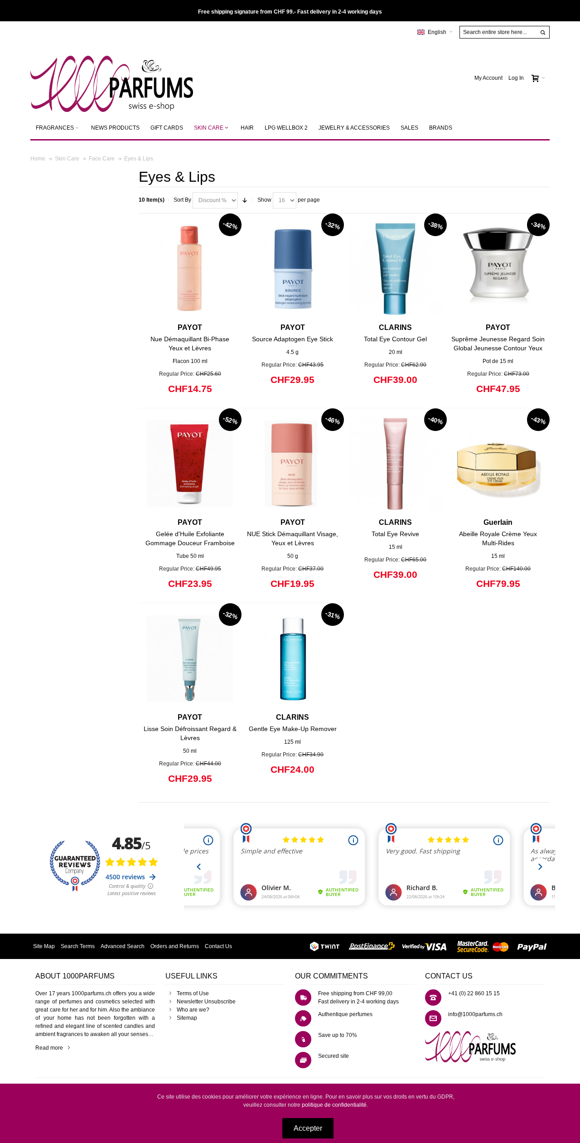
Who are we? (193, 1010)
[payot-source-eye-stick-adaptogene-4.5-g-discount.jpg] (293, 269)
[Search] (542, 32)
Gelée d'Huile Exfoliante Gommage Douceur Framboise (190, 532)
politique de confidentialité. (335, 1105)
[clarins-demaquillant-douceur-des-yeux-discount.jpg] (293, 658)
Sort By (182, 200)
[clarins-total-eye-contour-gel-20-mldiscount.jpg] (395, 269)
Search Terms (78, 946)
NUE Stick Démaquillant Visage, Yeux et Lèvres (292, 532)
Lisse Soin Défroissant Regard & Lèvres (190, 727)
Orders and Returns (174, 946)
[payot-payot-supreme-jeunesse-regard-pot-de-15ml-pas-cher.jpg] (498, 269)
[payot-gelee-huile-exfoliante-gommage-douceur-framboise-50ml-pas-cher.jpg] (190, 464)
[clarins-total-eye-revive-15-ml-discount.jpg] (395, 464)
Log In (516, 78)
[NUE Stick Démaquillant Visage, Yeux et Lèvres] (293, 464)
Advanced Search (123, 946)
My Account (488, 78)
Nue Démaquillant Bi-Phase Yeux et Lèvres (189, 338)
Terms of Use (193, 993)
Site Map (44, 946)
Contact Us (218, 946)
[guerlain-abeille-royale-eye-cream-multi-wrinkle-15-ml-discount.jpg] (498, 464)
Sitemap (187, 1018)
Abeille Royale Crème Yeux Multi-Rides (498, 532)
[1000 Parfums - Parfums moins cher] (111, 78)
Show (264, 200)
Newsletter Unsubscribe (206, 1001)
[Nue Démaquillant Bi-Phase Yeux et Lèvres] (190, 269)
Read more (49, 1048)
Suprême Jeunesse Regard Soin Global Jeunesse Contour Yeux (498, 338)
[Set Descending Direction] (244, 200)
